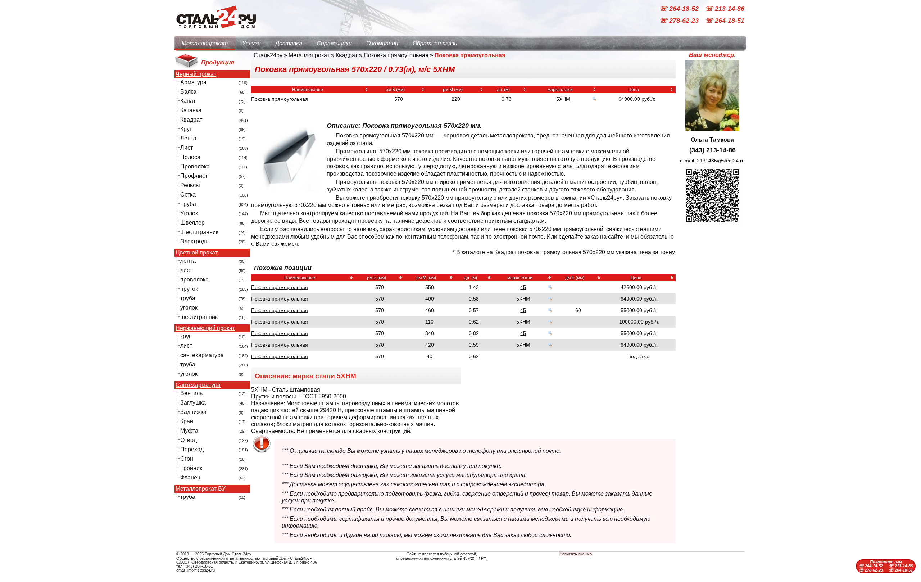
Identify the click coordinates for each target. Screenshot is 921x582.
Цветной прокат (197, 253)
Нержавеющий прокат (205, 328)
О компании (382, 43)
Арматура (193, 82)
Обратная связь (435, 43)
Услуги (251, 43)
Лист (186, 148)
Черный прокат (196, 74)
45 (523, 287)
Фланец (190, 477)
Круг (186, 129)
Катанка (190, 110)
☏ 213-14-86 (724, 8)
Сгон (186, 459)
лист (186, 270)
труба (187, 298)
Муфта (189, 431)
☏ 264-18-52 (679, 8)
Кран (186, 421)
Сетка (188, 194)
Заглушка (193, 403)
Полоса (190, 157)
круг (185, 336)
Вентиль (191, 393)
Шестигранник (199, 232)
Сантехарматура (198, 385)
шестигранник (199, 317)
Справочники (334, 43)
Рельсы (190, 185)
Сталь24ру (268, 55)
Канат (188, 101)
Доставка (288, 43)
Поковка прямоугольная (396, 55)
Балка (188, 92)
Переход (192, 449)
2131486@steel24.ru (721, 160)
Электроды (195, 241)
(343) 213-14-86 (712, 150)
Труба (188, 204)
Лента (188, 138)
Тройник (191, 468)
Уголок (189, 213)
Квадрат (191, 120)
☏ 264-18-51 (724, 20)
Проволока (195, 166)
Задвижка (193, 412)
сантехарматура (202, 355)
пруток (189, 289)
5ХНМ (563, 99)
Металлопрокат (205, 43)
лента (188, 261)
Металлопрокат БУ (201, 489)
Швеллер (192, 223)
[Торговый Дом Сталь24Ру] (215, 32)
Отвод (188, 440)
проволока (194, 279)
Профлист (194, 176)
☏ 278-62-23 (679, 20)
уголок (189, 307)
